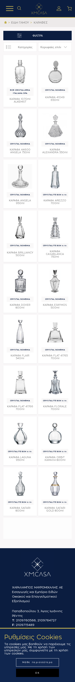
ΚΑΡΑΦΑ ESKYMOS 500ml (55, 306)
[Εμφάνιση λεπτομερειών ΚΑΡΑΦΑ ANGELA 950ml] (20, 176)
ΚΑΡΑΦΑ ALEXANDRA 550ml (55, 151)
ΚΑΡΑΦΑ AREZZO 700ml (55, 201)
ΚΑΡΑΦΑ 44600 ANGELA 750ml (20, 151)
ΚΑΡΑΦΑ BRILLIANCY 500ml (20, 254)
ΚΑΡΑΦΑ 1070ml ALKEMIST (20, 100)
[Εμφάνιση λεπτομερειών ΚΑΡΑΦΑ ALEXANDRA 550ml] (54, 126)
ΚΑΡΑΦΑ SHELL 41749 (55, 536)
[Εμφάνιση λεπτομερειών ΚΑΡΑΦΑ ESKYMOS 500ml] (54, 281)
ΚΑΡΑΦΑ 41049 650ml (55, 98)
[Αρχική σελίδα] (5, 22)
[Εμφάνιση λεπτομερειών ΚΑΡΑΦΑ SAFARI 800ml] (20, 484)
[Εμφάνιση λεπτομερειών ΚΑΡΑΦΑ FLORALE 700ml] (54, 382)
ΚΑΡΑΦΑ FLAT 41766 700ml (20, 407)
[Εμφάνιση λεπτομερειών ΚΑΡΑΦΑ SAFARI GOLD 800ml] (54, 484)
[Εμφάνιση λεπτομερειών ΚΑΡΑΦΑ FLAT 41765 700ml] (54, 332)
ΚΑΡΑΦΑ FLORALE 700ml (55, 407)
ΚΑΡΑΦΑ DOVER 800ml (20, 306)
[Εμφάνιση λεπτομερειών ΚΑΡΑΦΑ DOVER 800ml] (20, 281)
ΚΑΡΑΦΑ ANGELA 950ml (20, 201)
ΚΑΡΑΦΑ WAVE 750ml (20, 590)
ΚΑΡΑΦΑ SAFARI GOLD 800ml (55, 509)
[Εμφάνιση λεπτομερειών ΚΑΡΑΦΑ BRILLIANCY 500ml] (20, 227)
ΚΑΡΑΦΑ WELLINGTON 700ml (55, 591)
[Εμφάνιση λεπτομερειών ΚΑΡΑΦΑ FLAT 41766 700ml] (20, 382)
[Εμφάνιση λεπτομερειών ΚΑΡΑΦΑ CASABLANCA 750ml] (54, 227)
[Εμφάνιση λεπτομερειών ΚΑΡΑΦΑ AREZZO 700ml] (54, 176)
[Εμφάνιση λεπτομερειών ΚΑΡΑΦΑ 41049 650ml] (54, 72)
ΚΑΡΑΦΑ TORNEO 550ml (20, 562)
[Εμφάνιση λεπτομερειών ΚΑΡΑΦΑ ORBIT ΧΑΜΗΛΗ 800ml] (54, 433)
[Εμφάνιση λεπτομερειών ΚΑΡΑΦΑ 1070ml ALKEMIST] (20, 72)
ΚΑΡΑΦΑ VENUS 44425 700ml (55, 562)
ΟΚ (37, 673)
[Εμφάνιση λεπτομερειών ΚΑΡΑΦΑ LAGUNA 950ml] (20, 433)
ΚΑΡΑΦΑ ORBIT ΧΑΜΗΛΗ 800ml (54, 458)
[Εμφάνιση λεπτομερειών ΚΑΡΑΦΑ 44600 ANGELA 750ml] (20, 126)
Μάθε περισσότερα (37, 662)
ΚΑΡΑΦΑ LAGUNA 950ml (20, 458)
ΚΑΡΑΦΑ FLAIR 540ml (20, 357)
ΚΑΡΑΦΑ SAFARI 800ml (20, 509)
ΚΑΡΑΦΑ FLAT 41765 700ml (55, 357)
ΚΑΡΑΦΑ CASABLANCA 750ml (55, 254)
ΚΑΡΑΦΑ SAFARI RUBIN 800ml (20, 536)
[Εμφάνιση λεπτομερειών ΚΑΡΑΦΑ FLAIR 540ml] (20, 332)
